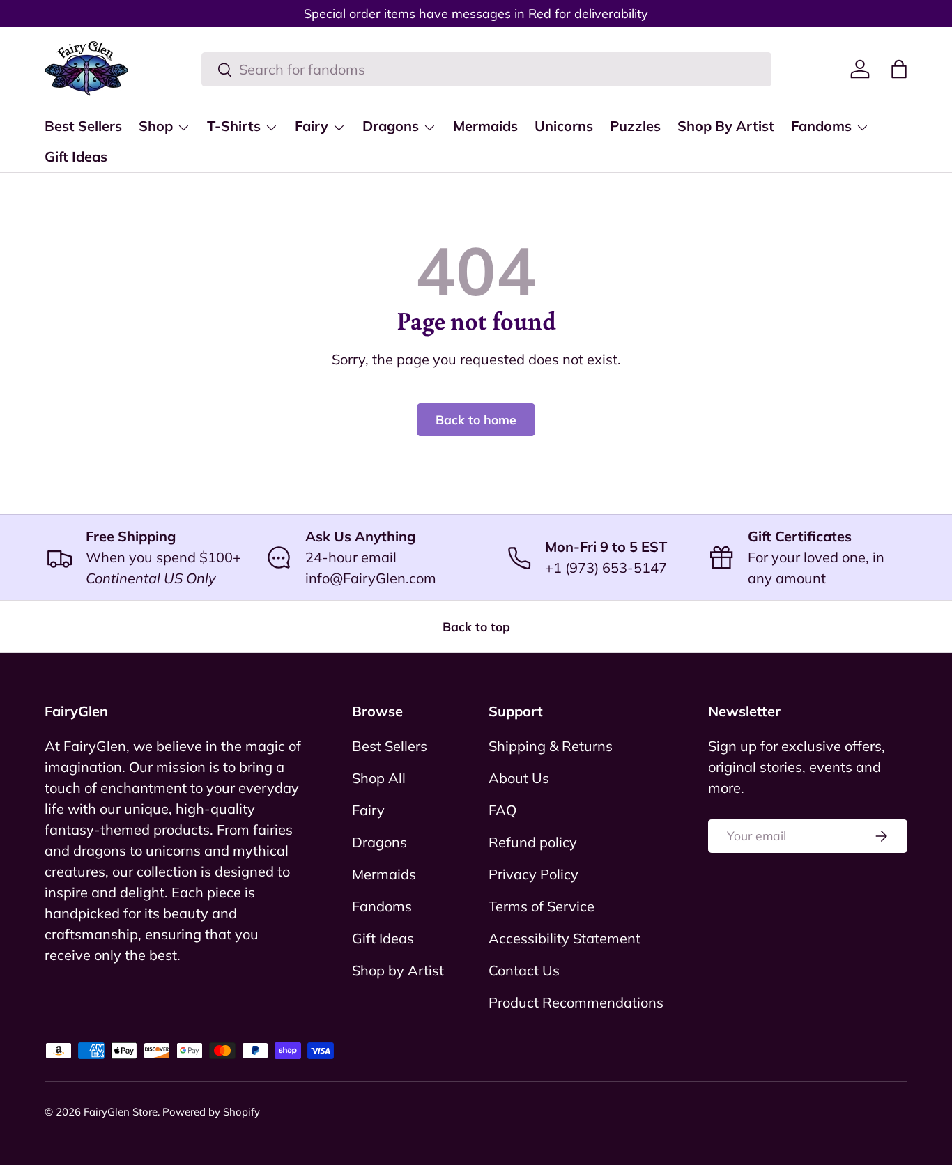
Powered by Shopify (211, 1111)
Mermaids (485, 125)
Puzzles (635, 125)
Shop (156, 125)
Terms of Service (541, 906)
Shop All (379, 778)
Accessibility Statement (564, 938)
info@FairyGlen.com (370, 578)
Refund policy (533, 842)
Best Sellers (83, 125)
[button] (899, 69)
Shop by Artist (398, 970)
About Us (519, 778)
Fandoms (821, 125)
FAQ (502, 810)
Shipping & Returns (551, 746)
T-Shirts (234, 125)
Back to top (476, 626)
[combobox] (486, 69)
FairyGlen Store (121, 1111)
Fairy (311, 125)
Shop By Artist (725, 125)
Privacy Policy (533, 874)
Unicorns (564, 125)
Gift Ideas (76, 156)
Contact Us (524, 970)
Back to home (476, 419)
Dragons (390, 125)
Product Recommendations (576, 1002)
